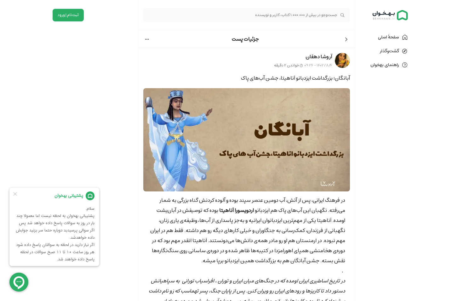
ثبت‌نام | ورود (68, 15)
